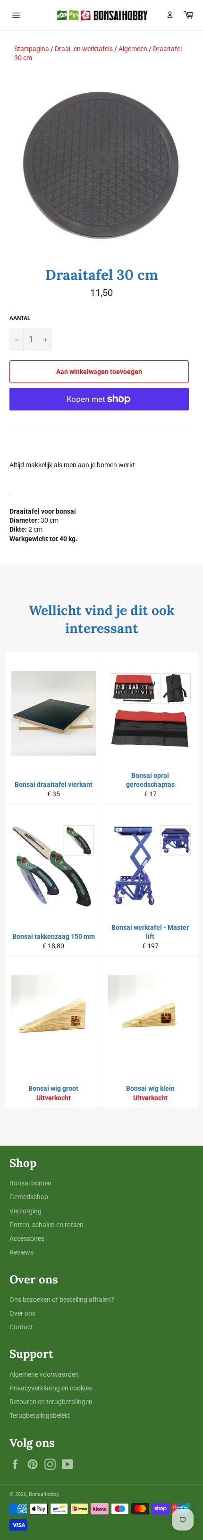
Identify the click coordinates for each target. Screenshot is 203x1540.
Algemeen (132, 49)
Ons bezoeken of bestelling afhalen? (61, 1299)
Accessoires (26, 1238)
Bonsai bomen (30, 1183)
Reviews (21, 1252)
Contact (21, 1327)
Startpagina (31, 49)
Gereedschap (28, 1197)
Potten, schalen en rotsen (46, 1224)
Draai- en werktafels (84, 49)
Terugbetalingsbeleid (39, 1415)
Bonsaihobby (43, 1494)
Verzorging (25, 1211)
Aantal (20, 318)
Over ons (22, 1313)
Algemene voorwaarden (44, 1374)
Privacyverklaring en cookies (50, 1388)
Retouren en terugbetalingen (51, 1402)
